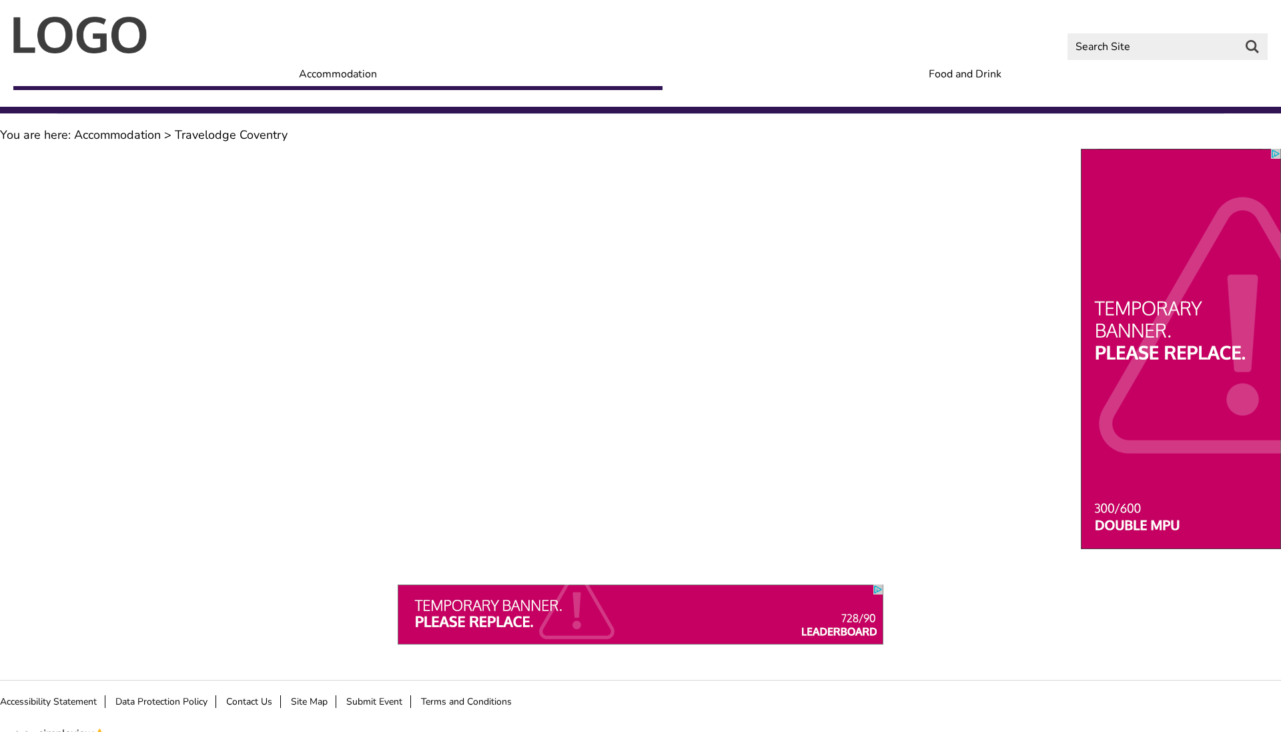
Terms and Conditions (466, 701)
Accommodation (338, 75)
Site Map (309, 701)
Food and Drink (965, 75)
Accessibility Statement (48, 701)
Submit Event (374, 701)
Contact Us (249, 701)
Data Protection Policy (161, 701)
